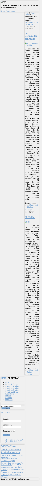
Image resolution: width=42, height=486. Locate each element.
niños (16, 470)
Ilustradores (9, 394)
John (4, 469)
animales (16, 449)
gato (9, 467)
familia (6, 464)
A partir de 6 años (12, 388)
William (4, 477)
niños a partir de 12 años (31, 206)
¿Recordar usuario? (12, 442)
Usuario (6, 419)
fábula (4, 467)
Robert (11, 474)
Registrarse (10, 11)
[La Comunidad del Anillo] (32, 45)
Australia (6, 452)
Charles (20, 455)
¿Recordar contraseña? (14, 440)
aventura (16, 452)
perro (21, 472)
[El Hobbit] (29, 222)
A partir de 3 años (12, 386)
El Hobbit (30, 217)
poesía (4, 474)
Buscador (8, 400)
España (12, 461)
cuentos (13, 458)
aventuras (6, 455)
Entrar (3, 11)
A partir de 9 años (12, 390)
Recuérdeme (7, 431)
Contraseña (7, 425)
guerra (14, 467)
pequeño (15, 472)
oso (10, 472)
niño (12, 470)
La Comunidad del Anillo (31, 36)
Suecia (18, 474)
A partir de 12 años (12, 392)
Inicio (27, 13)
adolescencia (8, 446)
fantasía (17, 464)
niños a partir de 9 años (31, 371)
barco (14, 455)
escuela (5, 460)
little (8, 470)
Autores (8, 396)
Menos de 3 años (11, 384)
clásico (5, 457)
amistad (6, 449)
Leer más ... (29, 209)
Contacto (8, 398)
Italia (20, 467)
